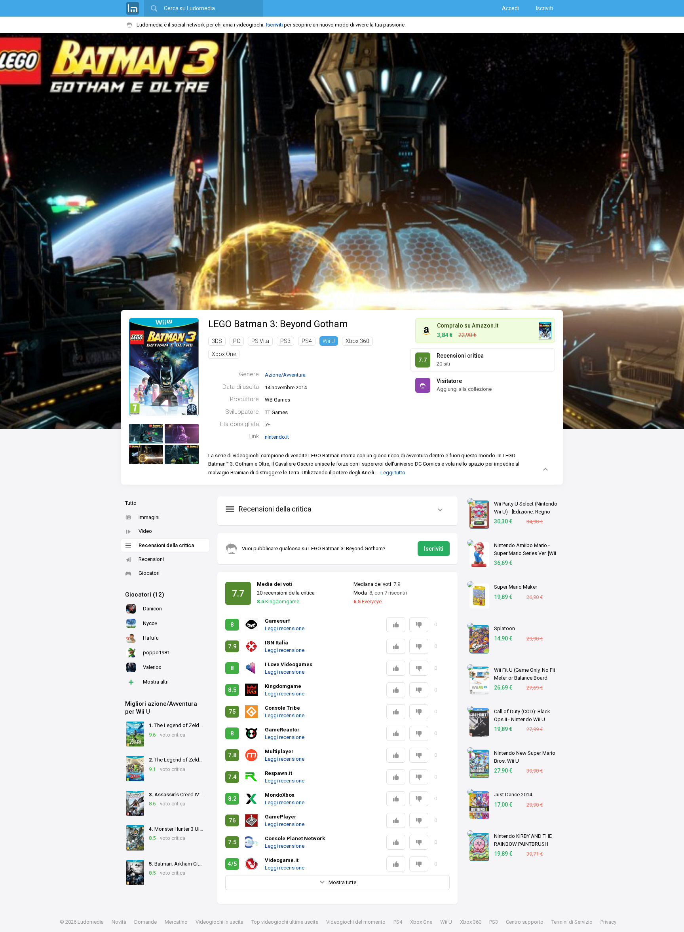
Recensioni (151, 559)
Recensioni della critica (166, 545)
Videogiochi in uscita (219, 922)
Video (145, 531)
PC (236, 341)
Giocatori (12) (144, 594)
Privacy (608, 922)
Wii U (329, 341)
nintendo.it (277, 437)
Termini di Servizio (572, 922)
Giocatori (149, 573)
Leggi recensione (284, 628)
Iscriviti (544, 8)
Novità (119, 922)
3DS (217, 341)
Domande (145, 922)
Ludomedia (91, 922)
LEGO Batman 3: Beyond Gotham (278, 324)
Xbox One (224, 354)
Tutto (131, 503)
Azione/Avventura (285, 375)
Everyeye (367, 601)
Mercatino (176, 922)
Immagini (149, 517)
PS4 (307, 341)
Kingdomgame (278, 601)
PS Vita (260, 341)
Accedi (510, 8)
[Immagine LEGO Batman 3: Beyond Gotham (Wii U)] (146, 433)
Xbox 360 (357, 341)
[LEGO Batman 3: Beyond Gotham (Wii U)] (164, 366)
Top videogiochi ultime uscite (284, 922)
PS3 (285, 341)
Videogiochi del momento (356, 922)
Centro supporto (524, 922)
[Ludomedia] (132, 8)
